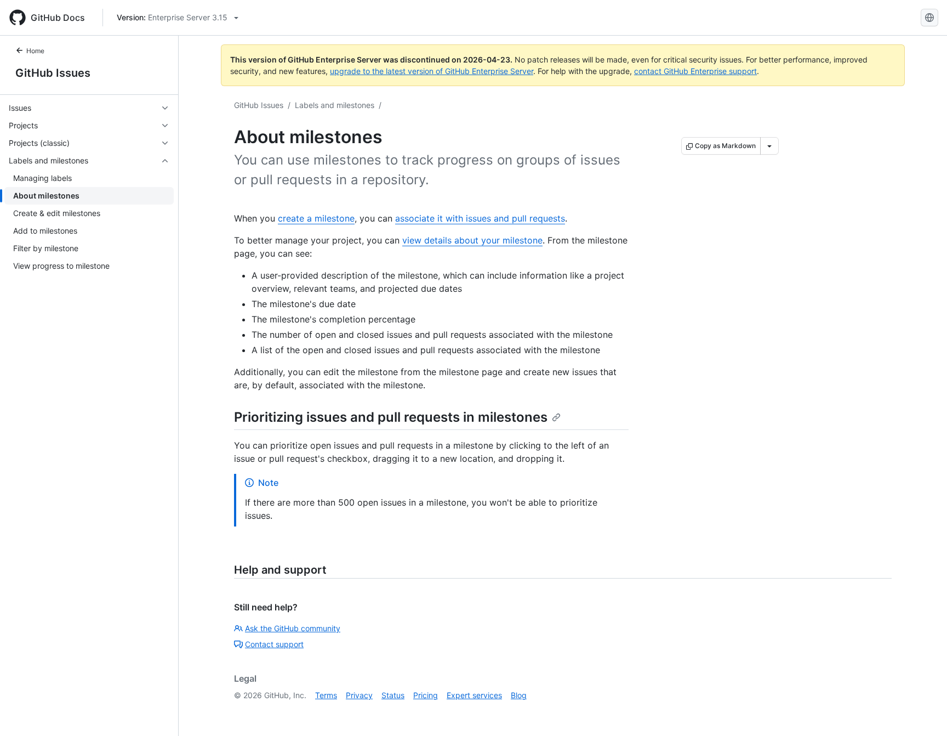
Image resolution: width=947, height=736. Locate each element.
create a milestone (316, 218)
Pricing (425, 695)
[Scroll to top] (923, 712)
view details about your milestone (472, 240)
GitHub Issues (52, 73)
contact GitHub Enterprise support (695, 71)
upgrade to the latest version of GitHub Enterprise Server (431, 71)
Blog (519, 695)
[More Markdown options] (769, 146)
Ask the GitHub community (292, 628)
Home (35, 51)
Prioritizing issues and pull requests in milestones (390, 417)
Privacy (359, 695)
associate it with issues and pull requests (480, 218)
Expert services (474, 695)
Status (392, 695)
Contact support (274, 644)
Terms (326, 695)
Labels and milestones (334, 105)
